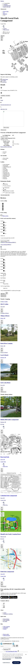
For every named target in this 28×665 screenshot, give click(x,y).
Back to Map (5, 11)
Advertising (5, 627)
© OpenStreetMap (7, 5)
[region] (14, 658)
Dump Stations (6, 619)
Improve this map (6, 6)
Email (2, 100)
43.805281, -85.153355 (5, 95)
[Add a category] (17, 646)
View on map (6, 127)
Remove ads (3, 9)
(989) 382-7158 (4, 109)
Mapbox (2, 1)
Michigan (5, 13)
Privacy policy (6, 634)
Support (4, 628)
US (3, 12)
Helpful (3, 293)
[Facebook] (4, 603)
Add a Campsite (6, 626)
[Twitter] (4, 605)
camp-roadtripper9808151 (6, 244)
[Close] (25, 654)
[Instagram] (4, 607)
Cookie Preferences (6, 662)
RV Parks (5, 621)
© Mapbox (5, 4)
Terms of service (6, 635)
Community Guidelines (8, 613)
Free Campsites (6, 620)
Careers (4, 612)
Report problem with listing (6, 146)
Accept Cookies (16, 662)
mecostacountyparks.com (6, 104)
